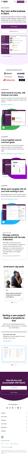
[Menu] (26, 1)
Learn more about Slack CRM (11, 256)
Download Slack (4, 440)
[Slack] (4, 2)
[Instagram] (9, 408)
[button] (13, 302)
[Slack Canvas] (14, 167)
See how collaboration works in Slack (11, 153)
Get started (20, 1)
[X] (15, 408)
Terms (7, 443)
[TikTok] (20, 408)
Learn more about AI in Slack (9, 199)
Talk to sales (14, 392)
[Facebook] (12, 408)
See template (6, 341)
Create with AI (13, 31)
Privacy (2, 443)
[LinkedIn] (7, 408)
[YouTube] (18, 408)
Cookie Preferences (14, 443)
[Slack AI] (14, 212)
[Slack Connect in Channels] (14, 118)
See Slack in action (6, 104)
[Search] (15, 2)
